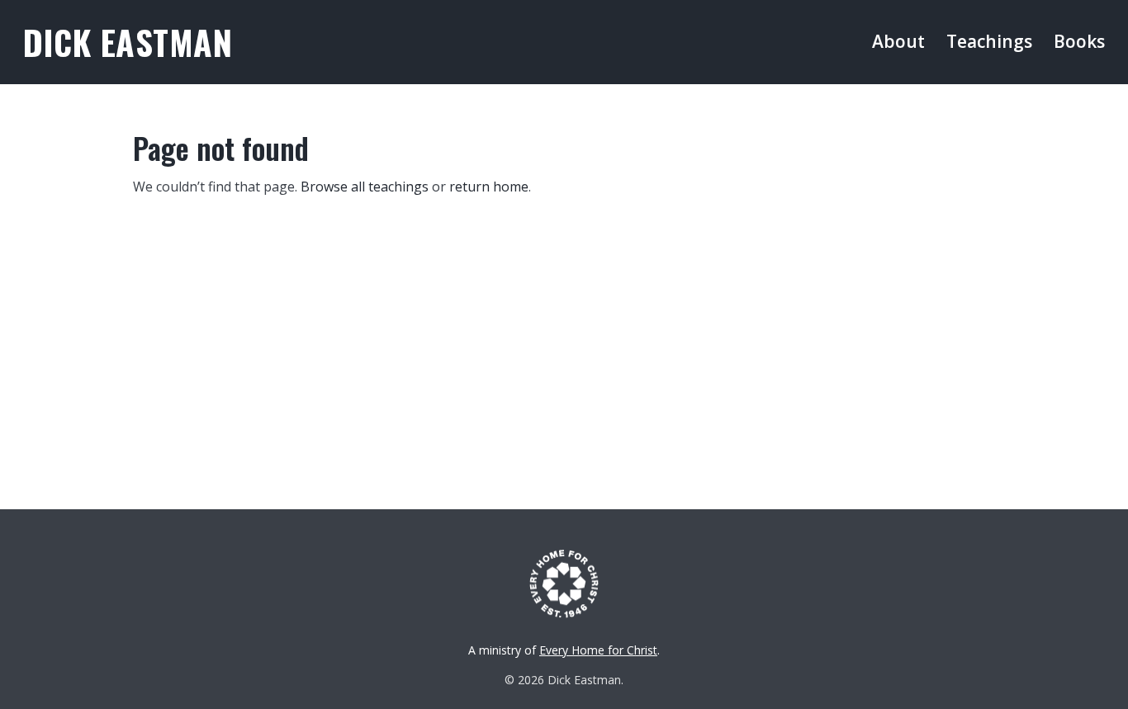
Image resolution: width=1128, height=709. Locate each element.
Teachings (989, 41)
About (898, 41)
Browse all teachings (365, 186)
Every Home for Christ (598, 650)
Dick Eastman (127, 42)
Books (1079, 41)
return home (488, 186)
